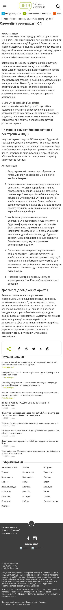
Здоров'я (48, 467)
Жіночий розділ (9, 487)
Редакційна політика (21, 604)
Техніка (25, 467)
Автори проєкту (31, 544)
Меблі (25, 482)
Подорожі (6, 501)
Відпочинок (27, 477)
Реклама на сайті (9, 527)
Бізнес (4, 482)
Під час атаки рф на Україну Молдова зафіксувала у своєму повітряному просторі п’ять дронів (29, 363)
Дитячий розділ (51, 501)
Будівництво (7, 477)
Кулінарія (6, 496)
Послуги (26, 496)
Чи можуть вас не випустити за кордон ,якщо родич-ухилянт (30, 423)
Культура (48, 487)
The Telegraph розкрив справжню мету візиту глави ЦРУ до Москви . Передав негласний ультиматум (29, 383)
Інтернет (26, 487)
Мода (46, 491)
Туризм (5, 472)
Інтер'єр (26, 491)
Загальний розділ (10, 467)
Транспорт (48, 472)
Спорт (46, 482)
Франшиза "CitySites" (11, 530)
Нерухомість (28, 472)
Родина (47, 496)
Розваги (47, 477)
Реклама (5, 506)
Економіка (6, 491)
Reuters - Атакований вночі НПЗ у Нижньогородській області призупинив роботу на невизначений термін (30, 393)
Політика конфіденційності (13, 602)
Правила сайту (32, 602)
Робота (25, 501)
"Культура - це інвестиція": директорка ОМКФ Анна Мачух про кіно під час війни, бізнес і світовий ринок (30, 414)
